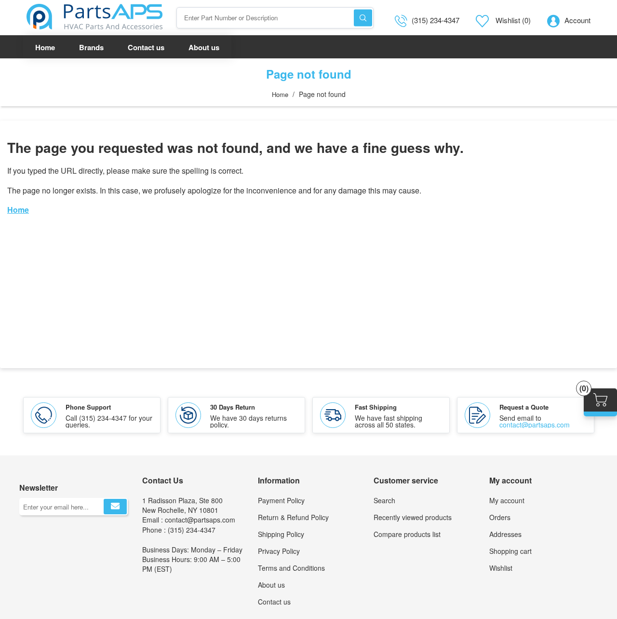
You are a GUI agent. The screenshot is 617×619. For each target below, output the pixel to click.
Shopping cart (510, 551)
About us (271, 585)
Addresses (505, 534)
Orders (499, 517)
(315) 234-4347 (435, 20)
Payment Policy (281, 500)
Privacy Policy (279, 551)
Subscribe (115, 506)
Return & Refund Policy (293, 517)
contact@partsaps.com (534, 424)
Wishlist (500, 568)
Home (280, 94)
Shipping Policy (281, 534)
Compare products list (407, 534)
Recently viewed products (413, 517)
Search (363, 17)
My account (506, 500)
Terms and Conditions (291, 568)
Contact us (274, 601)
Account (577, 20)
